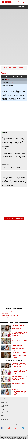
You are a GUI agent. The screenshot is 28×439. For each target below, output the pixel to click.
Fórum (10, 67)
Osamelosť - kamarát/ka (7, 311)
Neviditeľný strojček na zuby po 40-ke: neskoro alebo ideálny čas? (19, 334)
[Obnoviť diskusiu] (18, 76)
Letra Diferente (5, 313)
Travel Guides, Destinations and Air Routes (12, 318)
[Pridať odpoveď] (21, 76)
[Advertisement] (14, 23)
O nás (2, 401)
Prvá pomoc (3, 416)
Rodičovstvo (20, 67)
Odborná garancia (4, 402)
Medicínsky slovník (4, 418)
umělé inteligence (6, 317)
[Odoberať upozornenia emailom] (14, 76)
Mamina (14, 67)
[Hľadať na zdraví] (6, 76)
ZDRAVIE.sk (4, 67)
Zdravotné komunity (4, 419)
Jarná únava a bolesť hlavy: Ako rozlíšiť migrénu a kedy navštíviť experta (19, 327)
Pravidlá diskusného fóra (5, 405)
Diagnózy (2, 415)
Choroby (2, 414)
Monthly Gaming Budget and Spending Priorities (13, 315)
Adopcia (11, 82)
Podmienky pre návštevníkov (6, 403)
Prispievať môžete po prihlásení (14, 218)
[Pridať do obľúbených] (10, 76)
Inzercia (2, 406)
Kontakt (2, 409)
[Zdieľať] (25, 76)
